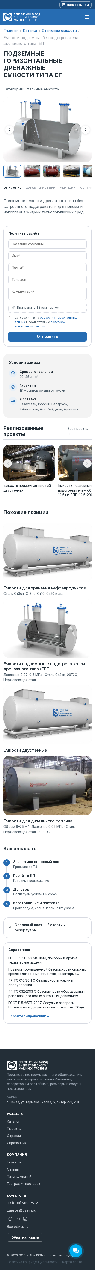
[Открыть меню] (87, 17)
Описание (12, 187)
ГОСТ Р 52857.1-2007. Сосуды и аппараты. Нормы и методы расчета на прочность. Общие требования (47, 1005)
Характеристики (41, 187)
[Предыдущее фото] (9, 130)
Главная (10, 30)
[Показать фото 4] (71, 171)
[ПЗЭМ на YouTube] (17, 1219)
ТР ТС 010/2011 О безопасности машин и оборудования (40, 982)
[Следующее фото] (85, 130)
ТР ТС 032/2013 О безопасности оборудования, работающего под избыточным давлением (47, 993)
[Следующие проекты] (87, 463)
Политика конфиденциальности (32, 1262)
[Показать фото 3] (51, 171)
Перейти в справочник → (29, 1016)
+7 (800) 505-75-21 (23, 1203)
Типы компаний (19, 1176)
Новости (14, 1162)
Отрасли (14, 1136)
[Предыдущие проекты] (7, 463)
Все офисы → (18, 1226)
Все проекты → (78, 431)
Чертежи (68, 187)
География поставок (23, 1184)
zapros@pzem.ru (21, 1210)
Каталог (30, 30)
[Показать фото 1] (12, 171)
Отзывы (13, 1169)
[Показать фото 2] (32, 171)
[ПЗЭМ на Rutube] (10, 1219)
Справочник (16, 1143)
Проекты (14, 1128)
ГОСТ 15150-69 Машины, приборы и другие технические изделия (42, 960)
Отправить (47, 336)
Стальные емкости (59, 30)
